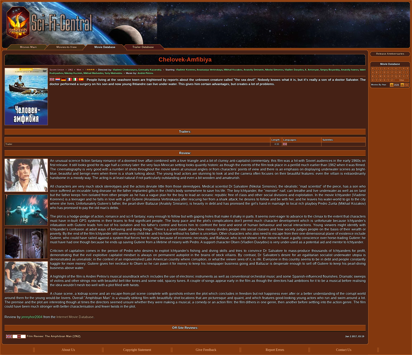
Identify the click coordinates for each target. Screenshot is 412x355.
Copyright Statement (137, 350)
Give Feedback (206, 350)
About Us (68, 350)
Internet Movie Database (75, 317)
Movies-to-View (66, 47)
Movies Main (28, 47)
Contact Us (343, 350)
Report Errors (275, 350)
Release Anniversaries (390, 53)
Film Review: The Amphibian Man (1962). (54, 336)
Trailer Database (143, 47)
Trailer (8, 144)
